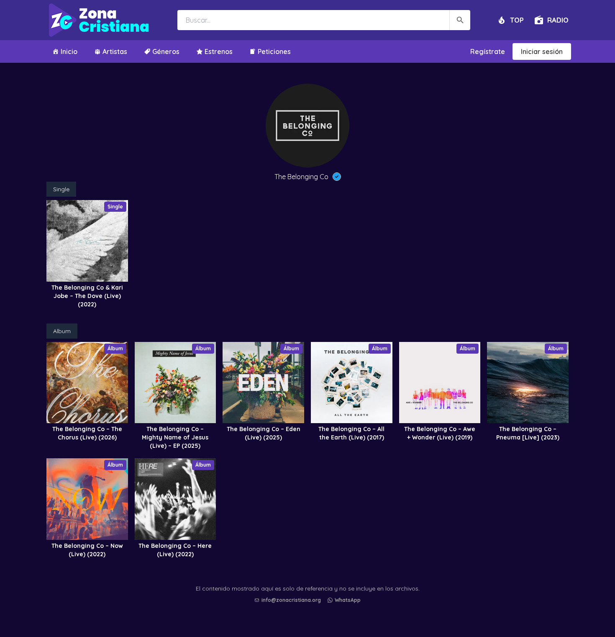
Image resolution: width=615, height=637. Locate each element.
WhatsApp (348, 600)
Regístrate (487, 51)
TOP (517, 19)
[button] (309, 608)
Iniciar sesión (542, 51)
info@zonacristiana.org (291, 600)
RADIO (558, 19)
